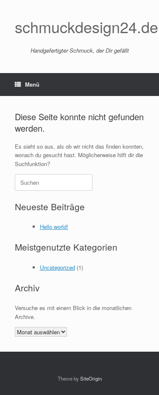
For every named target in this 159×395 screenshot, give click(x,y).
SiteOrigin (91, 378)
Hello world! (54, 227)
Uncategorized (57, 267)
